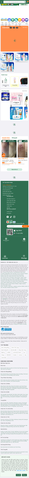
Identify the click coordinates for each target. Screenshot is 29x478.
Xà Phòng (7, 419)
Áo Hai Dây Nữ (10, 451)
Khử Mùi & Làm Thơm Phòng (14, 447)
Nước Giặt (3, 447)
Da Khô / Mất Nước (15, 431)
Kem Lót (2, 402)
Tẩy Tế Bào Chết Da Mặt (17, 394)
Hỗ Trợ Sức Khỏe (18, 380)
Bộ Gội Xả (22, 411)
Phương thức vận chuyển (8, 193)
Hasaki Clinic (9, 211)
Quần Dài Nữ (6, 453)
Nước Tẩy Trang (15, 347)
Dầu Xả (6, 411)
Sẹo (22, 433)
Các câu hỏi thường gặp (8, 187)
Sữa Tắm (2, 419)
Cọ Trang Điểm (13, 406)
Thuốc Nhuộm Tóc (9, 413)
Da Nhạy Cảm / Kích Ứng (6, 432)
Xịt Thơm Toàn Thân (17, 368)
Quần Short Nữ (18, 453)
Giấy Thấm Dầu (20, 406)
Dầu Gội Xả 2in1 (17, 411)
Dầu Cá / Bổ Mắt (7, 381)
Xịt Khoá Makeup (15, 403)
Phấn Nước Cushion (17, 402)
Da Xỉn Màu (24, 432)
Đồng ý (24, 475)
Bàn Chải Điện (16, 375)
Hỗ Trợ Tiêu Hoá (4, 380)
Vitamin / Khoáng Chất (24, 439)
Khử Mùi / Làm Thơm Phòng (21, 386)
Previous (3, 81)
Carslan (14, 355)
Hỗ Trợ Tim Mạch (11, 380)
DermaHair (9, 213)
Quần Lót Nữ (12, 453)
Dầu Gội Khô (10, 411)
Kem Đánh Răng (12, 374)
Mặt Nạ (3, 352)
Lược (24, 413)
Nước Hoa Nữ (3, 368)
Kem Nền (6, 402)
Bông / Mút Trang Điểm (9, 389)
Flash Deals (5, 27)
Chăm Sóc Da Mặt (6, 86)
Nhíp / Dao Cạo (9, 442)
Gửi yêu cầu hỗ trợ (6, 189)
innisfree (19, 286)
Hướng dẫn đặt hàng (7, 191)
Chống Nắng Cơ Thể (9, 420)
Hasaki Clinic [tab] (6, 137)
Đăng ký (25, 226)
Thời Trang (23, 85)
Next (26, 81)
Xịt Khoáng (16, 395)
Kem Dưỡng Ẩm (4, 350)
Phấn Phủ (9, 403)
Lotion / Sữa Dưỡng (23, 395)
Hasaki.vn (5, 298)
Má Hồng (5, 403)
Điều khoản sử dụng (11, 202)
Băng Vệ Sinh (3, 386)
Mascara (6, 405)
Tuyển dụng (9, 206)
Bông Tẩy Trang (22, 350)
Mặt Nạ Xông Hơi (22, 387)
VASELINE (9, 355)
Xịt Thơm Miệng (10, 375)
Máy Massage (22, 425)
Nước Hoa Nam (10, 368)
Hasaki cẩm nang (10, 204)
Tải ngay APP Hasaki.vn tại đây (19, 324)
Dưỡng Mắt (12, 396)
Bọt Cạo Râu (9, 387)
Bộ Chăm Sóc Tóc (9, 414)
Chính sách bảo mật (11, 200)
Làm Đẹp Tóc (8, 439)
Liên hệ (8, 207)
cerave (20, 355)
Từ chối (18, 475)
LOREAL (9, 352)
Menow (12, 287)
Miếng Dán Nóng (15, 387)
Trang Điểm (14, 85)
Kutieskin (9, 287)
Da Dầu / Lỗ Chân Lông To (6, 431)
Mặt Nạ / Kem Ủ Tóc (12, 412)
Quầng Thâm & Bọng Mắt (16, 433)
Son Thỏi (24, 405)
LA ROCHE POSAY (17, 352)
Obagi (2, 355)
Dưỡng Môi (18, 396)
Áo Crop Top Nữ (4, 451)
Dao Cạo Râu (3, 387)
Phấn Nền (11, 402)
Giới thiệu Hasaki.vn (11, 198)
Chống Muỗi (14, 388)
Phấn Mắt (2, 405)
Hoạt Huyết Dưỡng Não (15, 381)
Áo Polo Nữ (16, 451)
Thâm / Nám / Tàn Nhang (5, 433)
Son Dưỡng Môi (12, 405)
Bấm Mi (19, 441)
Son (24, 352)
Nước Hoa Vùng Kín (7, 369)
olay (25, 355)
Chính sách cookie (21, 470)
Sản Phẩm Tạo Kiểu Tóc (18, 413)
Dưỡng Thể (21, 419)
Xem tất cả (25, 27)
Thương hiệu (5, 91)
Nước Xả (7, 447)
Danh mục (4, 74)
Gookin (26, 286)
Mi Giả (22, 441)
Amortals (5, 287)
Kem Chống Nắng (5, 347)
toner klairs (3, 357)
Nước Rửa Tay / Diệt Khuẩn (6, 388)
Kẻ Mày (21, 403)
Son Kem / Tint (19, 405)
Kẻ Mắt (24, 403)
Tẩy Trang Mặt (3, 394)
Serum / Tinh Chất (9, 395)
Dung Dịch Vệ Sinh (21, 388)
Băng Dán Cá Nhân (4, 425)
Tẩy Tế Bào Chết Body (13, 419)
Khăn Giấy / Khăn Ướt (11, 386)
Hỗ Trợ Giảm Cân (15, 439)
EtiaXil (23, 286)
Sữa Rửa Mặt (13, 350)
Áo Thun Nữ (21, 451)
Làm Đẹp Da (3, 439)
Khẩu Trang (16, 425)
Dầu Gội (2, 411)
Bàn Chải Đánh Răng (5, 374)
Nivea (2, 286)
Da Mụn (26, 431)
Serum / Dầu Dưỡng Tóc (21, 412)
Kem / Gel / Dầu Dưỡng (5, 396)
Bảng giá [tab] (14, 137)
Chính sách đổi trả (7, 195)
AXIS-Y (16, 287)
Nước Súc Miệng (19, 374)
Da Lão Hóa (22, 431)
